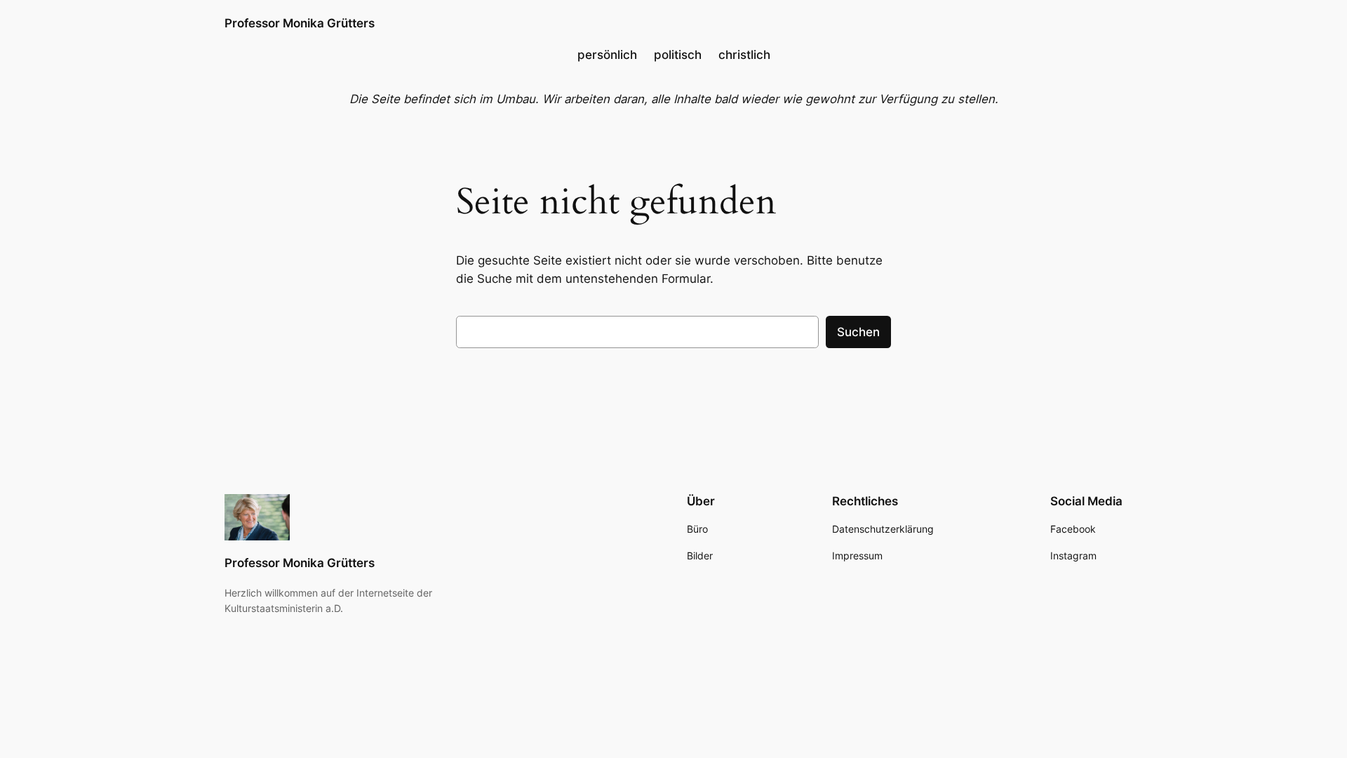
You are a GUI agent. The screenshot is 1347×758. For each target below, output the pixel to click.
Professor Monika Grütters (299, 23)
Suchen (858, 332)
